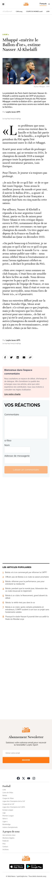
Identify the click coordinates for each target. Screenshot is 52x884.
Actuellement (7, 11)
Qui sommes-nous (9, 835)
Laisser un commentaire (26, 469)
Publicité (6, 841)
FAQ (4, 844)
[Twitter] (23, 778)
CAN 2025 (19, 11)
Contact (5, 847)
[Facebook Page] (18, 778)
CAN (4, 790)
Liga (4, 813)
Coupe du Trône (8, 798)
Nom (7, 445)
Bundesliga (6, 824)
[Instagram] (33, 778)
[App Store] (16, 866)
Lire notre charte (12, 394)
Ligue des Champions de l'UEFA (14, 807)
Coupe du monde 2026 (34, 11)
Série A (5, 819)
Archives (6, 849)
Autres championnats (10, 827)
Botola (5, 795)
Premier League (8, 816)
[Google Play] (34, 866)
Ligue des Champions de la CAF (14, 801)
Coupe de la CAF (8, 804)
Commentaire (11, 414)
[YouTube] (28, 778)
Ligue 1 (6, 34)
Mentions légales (8, 838)
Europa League (8, 810)
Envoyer (26, 760)
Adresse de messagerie (17, 456)
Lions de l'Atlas (8, 793)
